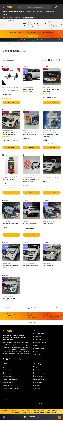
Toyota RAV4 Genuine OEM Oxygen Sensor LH (31, 180)
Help (3, 17)
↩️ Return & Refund (38, 373)
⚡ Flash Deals (37, 336)
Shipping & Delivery (42, 403)
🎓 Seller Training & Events (10, 385)
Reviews (9, 17)
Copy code (34, 36)
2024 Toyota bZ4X (28, 89)
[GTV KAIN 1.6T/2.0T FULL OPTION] (31, 210)
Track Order (5, 410)
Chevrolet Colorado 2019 (50, 178)
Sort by (4, 60)
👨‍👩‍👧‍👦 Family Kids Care (38, 339)
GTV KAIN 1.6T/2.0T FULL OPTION (30, 224)
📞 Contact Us (37, 388)
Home (3, 43)
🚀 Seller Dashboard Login (9, 379)
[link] (14, 307)
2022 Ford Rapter (48, 223)
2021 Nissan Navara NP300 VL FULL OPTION (10, 266)
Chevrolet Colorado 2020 (10, 223)
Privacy (24, 403)
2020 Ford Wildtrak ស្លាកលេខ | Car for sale (51, 90)
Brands (54, 2)
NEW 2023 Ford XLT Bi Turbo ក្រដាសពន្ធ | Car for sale (10, 133)
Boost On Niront (51, 412)
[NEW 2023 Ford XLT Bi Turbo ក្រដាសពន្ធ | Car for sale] (11, 120)
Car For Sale (9, 43)
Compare (44, 60)
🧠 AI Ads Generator (8, 376)
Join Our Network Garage (54, 410)
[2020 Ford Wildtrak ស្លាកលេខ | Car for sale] (52, 76)
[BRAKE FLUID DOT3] (11, 165)
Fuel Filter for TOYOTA (29, 134)
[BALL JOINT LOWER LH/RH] (11, 76)
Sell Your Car (26, 412)
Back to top (32, 322)
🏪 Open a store (7, 367)
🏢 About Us (36, 385)
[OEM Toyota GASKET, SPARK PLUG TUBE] (52, 120)
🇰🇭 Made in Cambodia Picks (40, 355)
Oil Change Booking (14, 412)
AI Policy (59, 403)
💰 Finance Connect (8, 373)
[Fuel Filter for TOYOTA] (31, 120)
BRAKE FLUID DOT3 (8, 179)
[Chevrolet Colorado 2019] (52, 165)
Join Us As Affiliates (39, 410)
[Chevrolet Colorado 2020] (11, 210)
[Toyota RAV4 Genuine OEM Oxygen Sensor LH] (31, 165)
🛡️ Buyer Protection (38, 376)
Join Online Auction (38, 412)
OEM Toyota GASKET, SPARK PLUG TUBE (51, 135)
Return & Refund (32, 403)
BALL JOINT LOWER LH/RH (10, 91)
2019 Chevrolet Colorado (30, 265)
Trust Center (15, 410)
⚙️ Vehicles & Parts (38, 348)
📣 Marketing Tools (7, 382)
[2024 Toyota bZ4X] (31, 76)
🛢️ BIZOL (35, 345)
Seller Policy (51, 403)
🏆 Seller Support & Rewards (10, 388)
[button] (59, 7)
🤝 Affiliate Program (8, 370)
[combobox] (34, 7)
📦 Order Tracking (38, 370)
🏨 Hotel (35, 352)
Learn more (18, 2)
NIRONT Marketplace (10, 400)
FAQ (59, 2)
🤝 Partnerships (37, 382)
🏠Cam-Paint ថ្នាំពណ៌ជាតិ (39, 342)
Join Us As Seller (26, 410)
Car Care (28, 11)
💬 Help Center (37, 367)
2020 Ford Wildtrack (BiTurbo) (8, 299)
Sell (34, 11)
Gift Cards (17, 17)
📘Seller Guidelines (38, 379)
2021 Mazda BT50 (48, 265)
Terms (19, 403)
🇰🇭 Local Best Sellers (38, 333)
